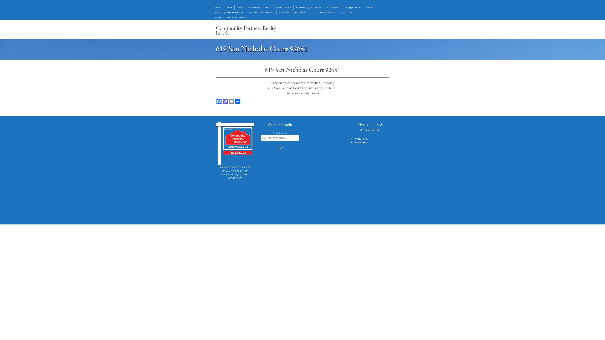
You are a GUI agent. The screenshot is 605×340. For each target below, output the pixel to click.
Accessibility (360, 142)
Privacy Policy (361, 138)
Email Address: (280, 133)
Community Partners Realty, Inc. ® (247, 31)
